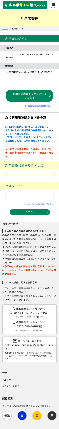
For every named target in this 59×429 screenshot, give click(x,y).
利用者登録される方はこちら (38, 106)
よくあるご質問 (9, 386)
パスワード (13, 185)
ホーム (5, 28)
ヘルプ (5, 379)
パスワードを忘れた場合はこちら (39, 203)
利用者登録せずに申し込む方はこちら (29, 95)
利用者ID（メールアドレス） (25, 165)
